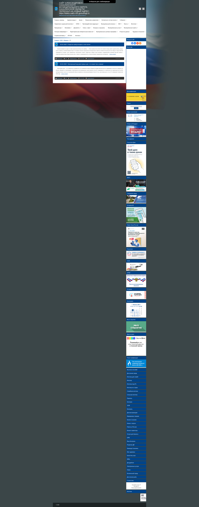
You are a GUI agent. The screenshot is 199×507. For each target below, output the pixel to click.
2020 (61, 40)
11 (132, 312)
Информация (59, 58)
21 (137, 313)
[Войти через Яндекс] (137, 43)
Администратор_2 (73, 58)
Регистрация (140, 9)
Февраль (66, 40)
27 (136, 315)
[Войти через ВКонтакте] (135, 43)
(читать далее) (112, 54)
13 (136, 312)
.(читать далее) (64, 73)
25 (132, 315)
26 (134, 315)
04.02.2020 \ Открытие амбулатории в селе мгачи (75, 44)
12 (134, 312)
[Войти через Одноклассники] (140, 43)
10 (131, 312)
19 (134, 313)
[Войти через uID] (132, 43)
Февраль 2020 (136, 304)
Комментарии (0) (90, 58)
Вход (143, 9)
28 (137, 315)
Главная (56, 40)
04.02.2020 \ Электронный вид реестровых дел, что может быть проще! (81, 64)
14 (137, 312)
